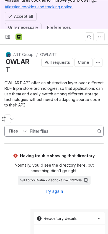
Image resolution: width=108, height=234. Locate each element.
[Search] (89, 36)
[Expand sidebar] (7, 36)
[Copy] (86, 180)
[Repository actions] (98, 62)
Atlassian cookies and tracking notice (39, 6)
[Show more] (100, 36)
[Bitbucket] (18, 36)
